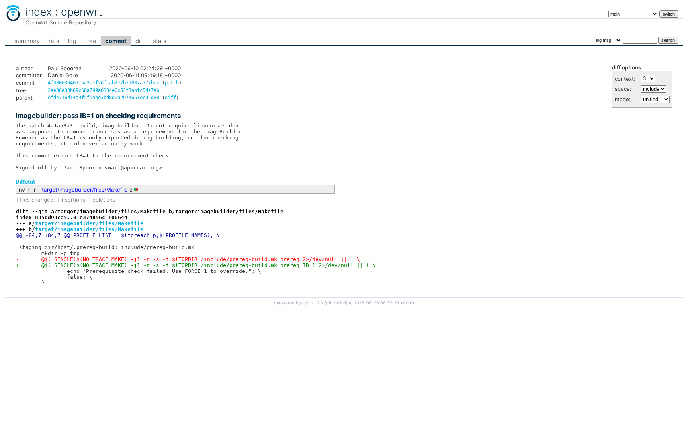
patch (172, 83)
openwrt (81, 11)
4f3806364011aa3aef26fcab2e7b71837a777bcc (103, 83)
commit (116, 41)
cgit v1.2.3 (312, 303)
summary (27, 41)
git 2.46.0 (336, 303)
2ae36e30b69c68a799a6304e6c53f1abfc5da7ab (103, 90)
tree (90, 41)
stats (159, 41)
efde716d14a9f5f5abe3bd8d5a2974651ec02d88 (103, 97)
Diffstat (25, 181)
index (38, 11)
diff (139, 41)
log (72, 41)
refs (54, 41)
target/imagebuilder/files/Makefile (85, 189)
